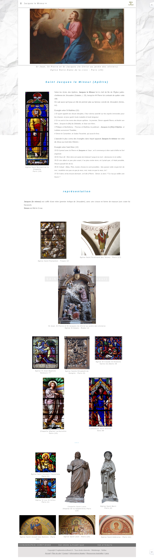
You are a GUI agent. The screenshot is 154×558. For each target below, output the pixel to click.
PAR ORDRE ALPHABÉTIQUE (71, 545)
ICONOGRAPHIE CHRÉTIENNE (35, 545)
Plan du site (56, 553)
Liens (107, 553)
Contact (65, 553)
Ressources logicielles (95, 553)
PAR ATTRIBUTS (105, 545)
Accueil (48, 553)
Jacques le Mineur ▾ (35, 3)
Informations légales (77, 553)
